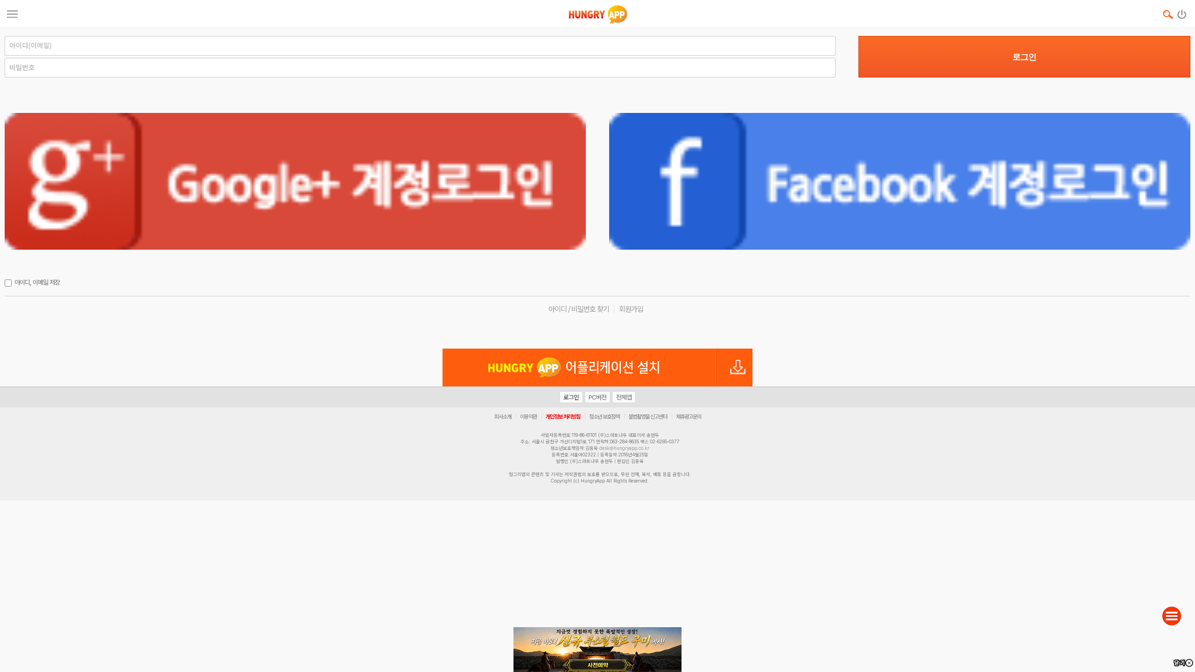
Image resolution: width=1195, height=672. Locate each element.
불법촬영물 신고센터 (647, 416)
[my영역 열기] (12, 13)
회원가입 (631, 309)
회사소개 (502, 416)
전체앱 (624, 397)
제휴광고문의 (688, 416)
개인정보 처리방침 (563, 416)
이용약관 (528, 416)
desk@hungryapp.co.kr (624, 448)
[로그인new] (1182, 12)
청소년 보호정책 (604, 416)
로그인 (1024, 57)
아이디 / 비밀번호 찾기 (578, 309)
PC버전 (597, 397)
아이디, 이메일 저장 (37, 282)
